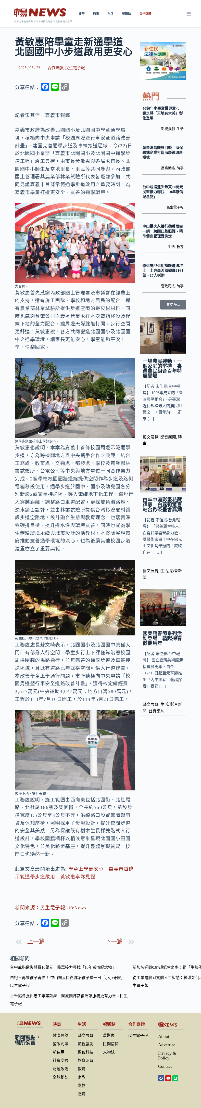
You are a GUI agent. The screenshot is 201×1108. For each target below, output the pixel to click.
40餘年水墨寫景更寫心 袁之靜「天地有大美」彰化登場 (162, 113)
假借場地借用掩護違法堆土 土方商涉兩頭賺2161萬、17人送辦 (162, 270)
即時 (82, 13)
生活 (110, 13)
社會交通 (60, 1060)
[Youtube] (168, 1078)
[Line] (175, 1078)
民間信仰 (111, 1044)
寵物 (82, 1085)
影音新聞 (168, 437)
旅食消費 (85, 1060)
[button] (173, 304)
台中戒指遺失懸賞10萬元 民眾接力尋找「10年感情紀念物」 (164, 192)
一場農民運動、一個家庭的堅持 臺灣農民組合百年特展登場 (162, 369)
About (163, 1036)
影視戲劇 (168, 129)
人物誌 (109, 1052)
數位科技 (85, 1052)
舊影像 (109, 1035)
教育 (180, 247)
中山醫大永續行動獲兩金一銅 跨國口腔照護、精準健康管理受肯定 (162, 231)
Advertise (166, 1044)
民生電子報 (75, 68)
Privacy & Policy (167, 1055)
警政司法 (168, 286)
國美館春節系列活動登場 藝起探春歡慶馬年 (162, 638)
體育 (82, 1094)
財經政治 (60, 1069)
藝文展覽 (150, 437)
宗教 (82, 1077)
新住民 (58, 1052)
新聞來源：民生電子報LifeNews (50, 907)
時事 (96, 13)
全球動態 (60, 1077)
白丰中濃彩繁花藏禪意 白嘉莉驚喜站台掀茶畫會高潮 (162, 504)
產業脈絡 (168, 168)
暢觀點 (126, 13)
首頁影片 (156, 711)
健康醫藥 (60, 1035)
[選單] (189, 14)
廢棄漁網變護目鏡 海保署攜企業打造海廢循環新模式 (162, 152)
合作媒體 (145, 13)
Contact (165, 1066)
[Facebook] (161, 1078)
